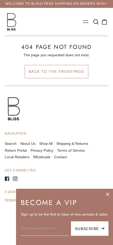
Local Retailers (17, 157)
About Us (27, 143)
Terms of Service (71, 150)
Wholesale (41, 157)
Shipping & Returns (72, 143)
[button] (96, 22)
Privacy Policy (41, 150)
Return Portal (16, 150)
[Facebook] (7, 178)
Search (11, 143)
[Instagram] (15, 178)
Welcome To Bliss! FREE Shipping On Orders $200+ (56, 4)
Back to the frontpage (56, 71)
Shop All (46, 143)
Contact (60, 157)
